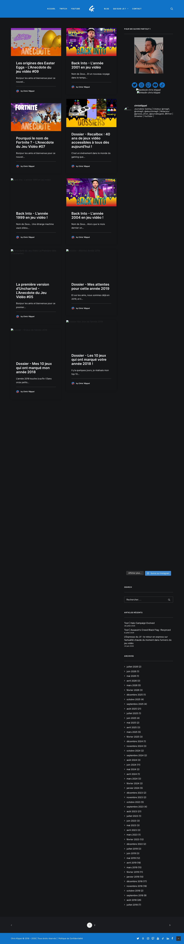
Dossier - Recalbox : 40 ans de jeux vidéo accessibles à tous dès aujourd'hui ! (90, 140)
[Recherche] (148, 600)
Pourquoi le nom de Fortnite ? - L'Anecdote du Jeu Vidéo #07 (35, 142)
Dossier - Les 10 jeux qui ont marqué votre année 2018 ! (88, 359)
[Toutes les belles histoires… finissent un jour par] (165, 211)
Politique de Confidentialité (71, 938)
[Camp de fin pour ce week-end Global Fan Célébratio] (148, 493)
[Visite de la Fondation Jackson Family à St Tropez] (165, 133)
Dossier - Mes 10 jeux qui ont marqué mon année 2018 (34, 368)
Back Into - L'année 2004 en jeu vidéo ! (87, 215)
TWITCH (63, 9)
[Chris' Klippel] (92, 8)
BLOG (106, 9)
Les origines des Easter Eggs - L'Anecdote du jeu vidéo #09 (35, 67)
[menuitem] (51, 9)
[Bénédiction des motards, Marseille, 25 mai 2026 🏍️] (132, 429)
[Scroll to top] (178, 938)
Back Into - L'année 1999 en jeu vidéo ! (32, 215)
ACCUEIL (51, 9)
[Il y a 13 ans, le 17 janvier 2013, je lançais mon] (148, 282)
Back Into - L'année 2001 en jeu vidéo (87, 65)
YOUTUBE (75, 9)
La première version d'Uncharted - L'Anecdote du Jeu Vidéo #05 (32, 290)
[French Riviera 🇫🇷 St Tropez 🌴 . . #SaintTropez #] (132, 132)
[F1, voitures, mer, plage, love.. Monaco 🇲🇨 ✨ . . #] (148, 133)
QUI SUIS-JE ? (119, 9)
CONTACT (136, 9)
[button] (171, 9)
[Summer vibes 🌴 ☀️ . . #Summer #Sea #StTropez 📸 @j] (132, 158)
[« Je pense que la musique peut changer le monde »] (165, 432)
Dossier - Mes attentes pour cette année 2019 (90, 286)
